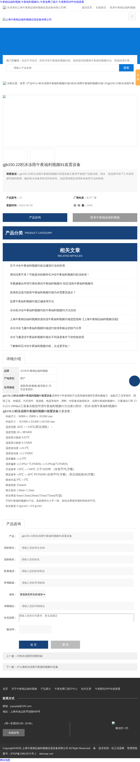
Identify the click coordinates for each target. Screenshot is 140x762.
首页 (23, 83)
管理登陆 (132, 748)
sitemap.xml (46, 753)
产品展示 (46, 688)
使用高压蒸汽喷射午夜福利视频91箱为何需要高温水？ (43, 292)
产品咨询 (35, 217)
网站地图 (5, 760)
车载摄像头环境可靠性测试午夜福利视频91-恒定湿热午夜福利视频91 (51, 283)
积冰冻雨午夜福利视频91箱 (54, 83)
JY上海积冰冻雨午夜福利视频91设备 (37, 666)
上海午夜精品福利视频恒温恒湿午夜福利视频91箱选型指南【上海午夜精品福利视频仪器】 (65, 319)
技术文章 (86, 688)
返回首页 (87, 7)
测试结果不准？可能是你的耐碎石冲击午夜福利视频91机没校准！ (50, 274)
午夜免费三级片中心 (66, 688)
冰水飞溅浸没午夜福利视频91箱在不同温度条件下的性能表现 (47, 337)
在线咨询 (14, 732)
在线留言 (101, 7)
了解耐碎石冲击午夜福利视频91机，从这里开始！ (40, 345)
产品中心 (32, 83)
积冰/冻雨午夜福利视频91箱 (87, 83)
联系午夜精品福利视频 (122, 7)
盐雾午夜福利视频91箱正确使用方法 (32, 301)
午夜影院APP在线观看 (107, 688)
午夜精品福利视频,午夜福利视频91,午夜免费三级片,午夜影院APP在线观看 (42, 1)
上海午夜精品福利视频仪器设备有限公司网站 (43, 7)
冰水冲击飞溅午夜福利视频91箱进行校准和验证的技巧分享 (45, 328)
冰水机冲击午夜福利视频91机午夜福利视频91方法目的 (43, 310)
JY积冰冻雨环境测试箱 (29, 655)
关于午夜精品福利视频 (24, 688)
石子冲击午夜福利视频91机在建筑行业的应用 (37, 265)
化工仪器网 (117, 748)
